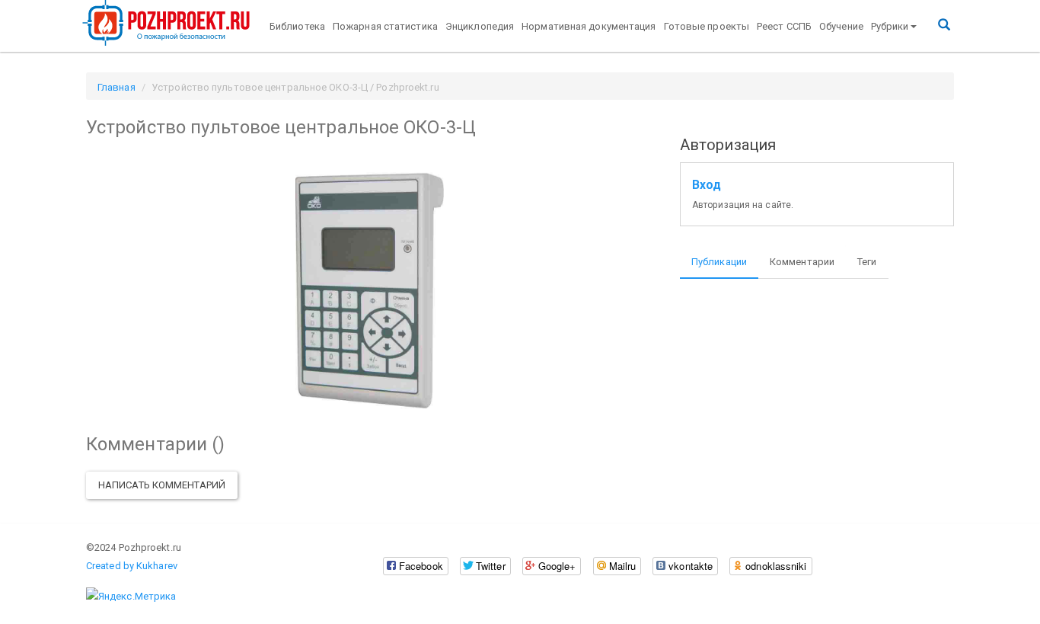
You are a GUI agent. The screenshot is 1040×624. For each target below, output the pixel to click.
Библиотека (297, 26)
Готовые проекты (707, 26)
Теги (866, 261)
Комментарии (802, 261)
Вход (706, 185)
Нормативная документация (589, 26)
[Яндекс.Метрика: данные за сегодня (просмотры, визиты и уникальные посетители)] (131, 596)
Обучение (841, 26)
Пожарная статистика (385, 26)
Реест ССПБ (784, 26)
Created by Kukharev (131, 565)
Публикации (719, 261)
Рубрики (890, 26)
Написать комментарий (161, 485)
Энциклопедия (479, 26)
